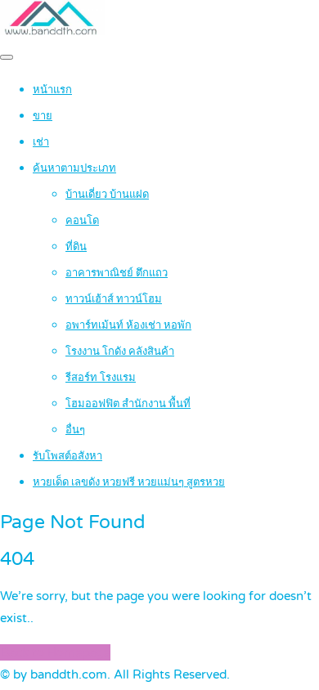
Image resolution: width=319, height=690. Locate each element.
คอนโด (82, 220)
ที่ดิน (76, 246)
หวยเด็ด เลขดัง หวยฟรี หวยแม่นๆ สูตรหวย (129, 482)
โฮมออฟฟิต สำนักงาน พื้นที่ (128, 403)
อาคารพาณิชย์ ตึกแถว (116, 273)
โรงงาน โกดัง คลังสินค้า (119, 351)
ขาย (42, 116)
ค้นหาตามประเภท (74, 168)
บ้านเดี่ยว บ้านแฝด (107, 194)
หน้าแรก (52, 89)
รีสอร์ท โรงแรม (100, 377)
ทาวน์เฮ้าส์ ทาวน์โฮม (113, 299)
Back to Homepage (55, 652)
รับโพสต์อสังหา (67, 456)
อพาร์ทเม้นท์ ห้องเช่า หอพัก (128, 325)
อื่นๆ (75, 430)
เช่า (41, 142)
